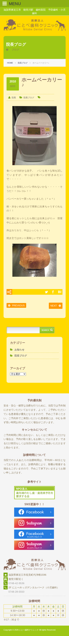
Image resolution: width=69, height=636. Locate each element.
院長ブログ (23, 63)
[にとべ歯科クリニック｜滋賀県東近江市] (35, 29)
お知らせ (19, 349)
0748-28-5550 (14, 591)
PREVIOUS (18, 305)
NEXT (53, 305)
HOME (10, 63)
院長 (14, 97)
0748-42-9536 (16, 583)
